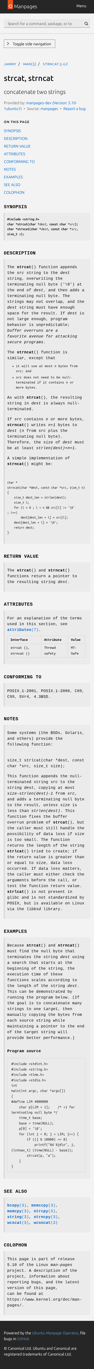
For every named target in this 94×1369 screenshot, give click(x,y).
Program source (24, 1051)
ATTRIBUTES (14, 154)
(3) (17, 1205)
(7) (23, 630)
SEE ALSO (12, 184)
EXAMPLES (13, 177)
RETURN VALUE (17, 146)
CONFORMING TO (19, 161)
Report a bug (74, 108)
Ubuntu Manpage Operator (55, 1333)
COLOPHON (14, 192)
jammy (10, 64)
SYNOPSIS (12, 131)
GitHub (23, 1339)
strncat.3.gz (55, 64)
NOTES (10, 169)
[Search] (86, 23)
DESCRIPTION (15, 138)
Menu (81, 6)
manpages (49, 108)
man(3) (29, 64)
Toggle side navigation (31, 44)
